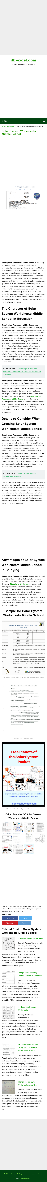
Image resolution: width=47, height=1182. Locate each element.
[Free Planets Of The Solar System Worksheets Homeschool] (23, 774)
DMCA (6, 1174)
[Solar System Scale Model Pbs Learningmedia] (7, 838)
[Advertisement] (23, 28)
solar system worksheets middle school (16, 909)
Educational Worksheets (20, 584)
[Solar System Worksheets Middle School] (40, 827)
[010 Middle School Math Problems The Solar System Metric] (23, 647)
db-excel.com (23, 60)
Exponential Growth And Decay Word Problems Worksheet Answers (28, 1047)
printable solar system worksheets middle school (24, 906)
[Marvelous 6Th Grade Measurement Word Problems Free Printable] (7, 827)
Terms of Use (30, 1174)
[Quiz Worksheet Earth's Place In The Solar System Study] (18, 838)
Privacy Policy (16, 1174)
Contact (40, 1174)
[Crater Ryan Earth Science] (23, 708)
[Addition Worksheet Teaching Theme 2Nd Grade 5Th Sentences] (40, 838)
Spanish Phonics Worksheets (30, 938)
